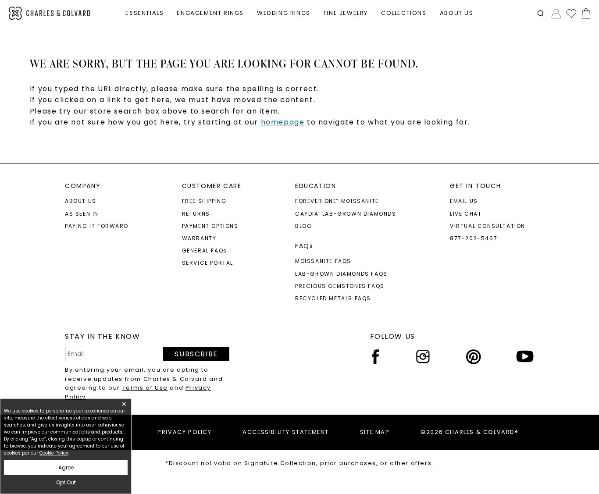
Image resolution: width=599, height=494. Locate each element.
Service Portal (207, 263)
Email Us (464, 201)
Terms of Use (145, 387)
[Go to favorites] (571, 13)
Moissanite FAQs (323, 261)
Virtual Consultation (487, 226)
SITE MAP (375, 432)
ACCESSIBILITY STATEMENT (285, 432)
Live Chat (465, 213)
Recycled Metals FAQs (333, 298)
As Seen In (82, 213)
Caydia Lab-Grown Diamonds (345, 213)
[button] (540, 13)
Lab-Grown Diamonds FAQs (341, 273)
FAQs (304, 246)
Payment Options (210, 226)
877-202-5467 (473, 238)
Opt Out (66, 482)
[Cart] (584, 13)
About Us (80, 201)
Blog (303, 226)
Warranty (199, 238)
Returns (196, 213)
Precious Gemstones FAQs (340, 286)
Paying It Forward (96, 226)
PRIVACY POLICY (184, 432)
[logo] (50, 13)
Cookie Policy (53, 453)
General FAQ (204, 250)
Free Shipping (204, 201)
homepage (283, 122)
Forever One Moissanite (337, 201)
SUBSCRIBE (196, 354)
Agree (66, 467)
